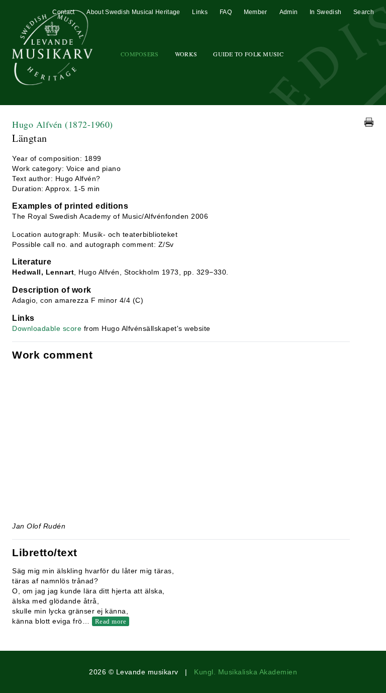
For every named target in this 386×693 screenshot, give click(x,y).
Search (363, 12)
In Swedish (325, 12)
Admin (288, 12)
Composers (140, 54)
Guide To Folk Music (248, 54)
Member (255, 12)
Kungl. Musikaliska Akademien (245, 672)
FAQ (226, 12)
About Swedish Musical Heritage (133, 12)
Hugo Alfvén (62, 124)
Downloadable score (46, 328)
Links (200, 12)
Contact (63, 12)
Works (186, 54)
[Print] (369, 122)
